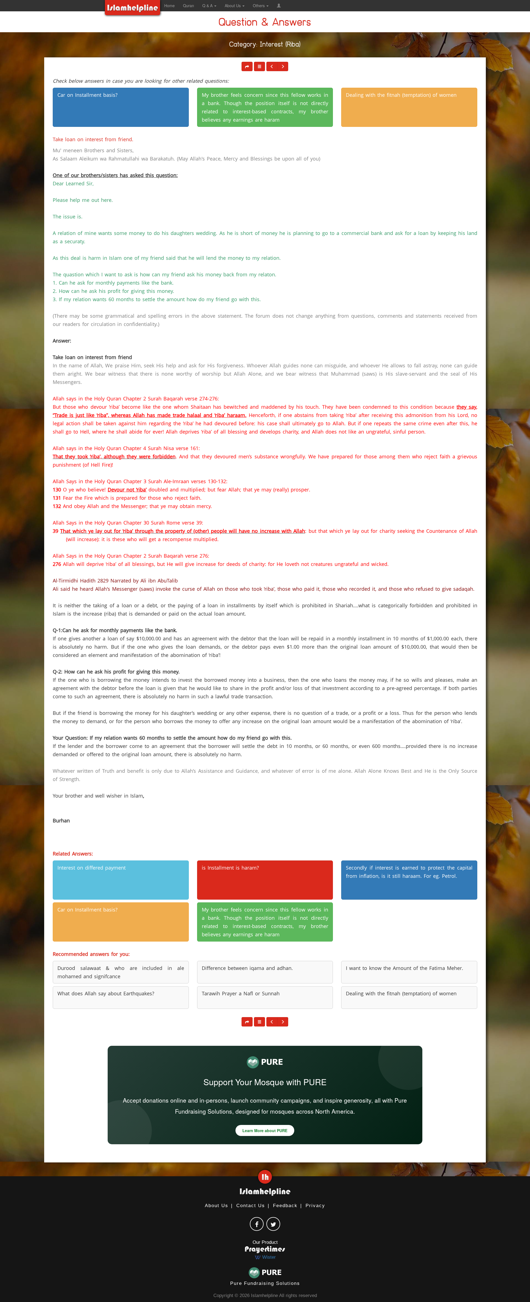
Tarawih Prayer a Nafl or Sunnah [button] (241, 993)
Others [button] (259, 5)
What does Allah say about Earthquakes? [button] (105, 993)
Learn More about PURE (264, 1130)
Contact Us (250, 1205)
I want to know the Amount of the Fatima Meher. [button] (404, 968)
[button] (279, 5)
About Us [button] (233, 5)
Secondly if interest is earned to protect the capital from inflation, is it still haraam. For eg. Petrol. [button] (409, 871)
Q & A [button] (208, 5)
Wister (268, 1257)
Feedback (285, 1205)
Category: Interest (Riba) (265, 45)
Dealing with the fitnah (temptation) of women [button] (401, 95)
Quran (188, 5)
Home (169, 5)
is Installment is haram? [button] (230, 867)
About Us (216, 1205)
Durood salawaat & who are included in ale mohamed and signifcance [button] (120, 972)
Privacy (315, 1205)
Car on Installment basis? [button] (87, 95)
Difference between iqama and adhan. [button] (247, 968)
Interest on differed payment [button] (91, 867)
